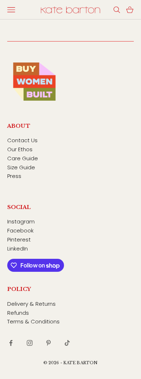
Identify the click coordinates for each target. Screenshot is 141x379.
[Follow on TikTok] (67, 343)
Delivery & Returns (31, 304)
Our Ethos (20, 149)
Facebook (20, 230)
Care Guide (22, 158)
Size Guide (21, 167)
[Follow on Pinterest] (48, 343)
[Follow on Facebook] (10, 343)
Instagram (21, 221)
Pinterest (19, 239)
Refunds (18, 313)
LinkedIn (17, 248)
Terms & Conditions (33, 321)
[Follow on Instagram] (29, 343)
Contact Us (22, 140)
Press (14, 176)
